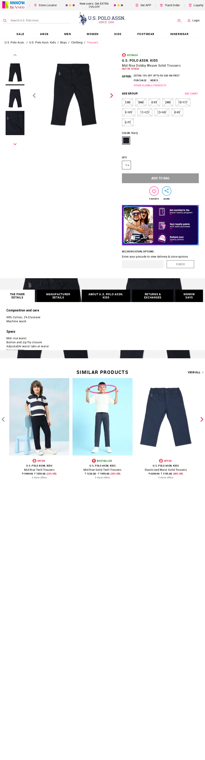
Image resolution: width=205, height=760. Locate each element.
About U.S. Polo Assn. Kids (106, 295)
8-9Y (177, 112)
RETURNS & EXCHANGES (153, 295)
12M (127, 102)
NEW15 (154, 80)
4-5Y (154, 102)
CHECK (180, 264)
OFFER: (127, 76)
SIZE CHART (191, 93)
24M (168, 102)
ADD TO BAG (160, 178)
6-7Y (128, 122)
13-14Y (162, 112)
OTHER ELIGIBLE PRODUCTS (150, 85)
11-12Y (145, 112)
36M (141, 102)
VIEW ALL (194, 372)
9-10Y (129, 112)
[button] (126, 141)
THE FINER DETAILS (17, 295)
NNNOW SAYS (189, 295)
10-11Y (183, 102)
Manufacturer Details (58, 295)
